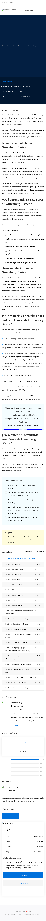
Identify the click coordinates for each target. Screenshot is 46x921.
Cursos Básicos (17, 46)
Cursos (9, 46)
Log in (3, 2)
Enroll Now (23, 875)
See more (16, 725)
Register (10, 2)
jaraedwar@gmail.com (16, 787)
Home (3, 46)
